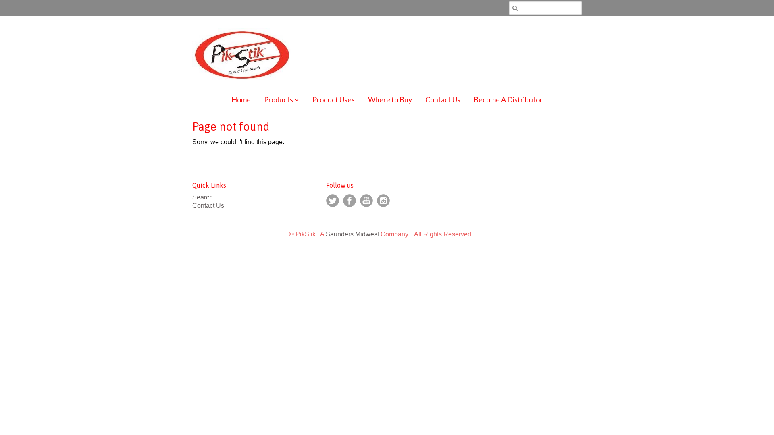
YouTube (366, 200)
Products (279, 99)
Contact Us (442, 99)
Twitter (332, 200)
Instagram (383, 200)
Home (241, 99)
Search (202, 197)
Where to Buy (390, 99)
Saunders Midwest (352, 234)
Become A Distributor (508, 99)
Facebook (349, 200)
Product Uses (333, 99)
